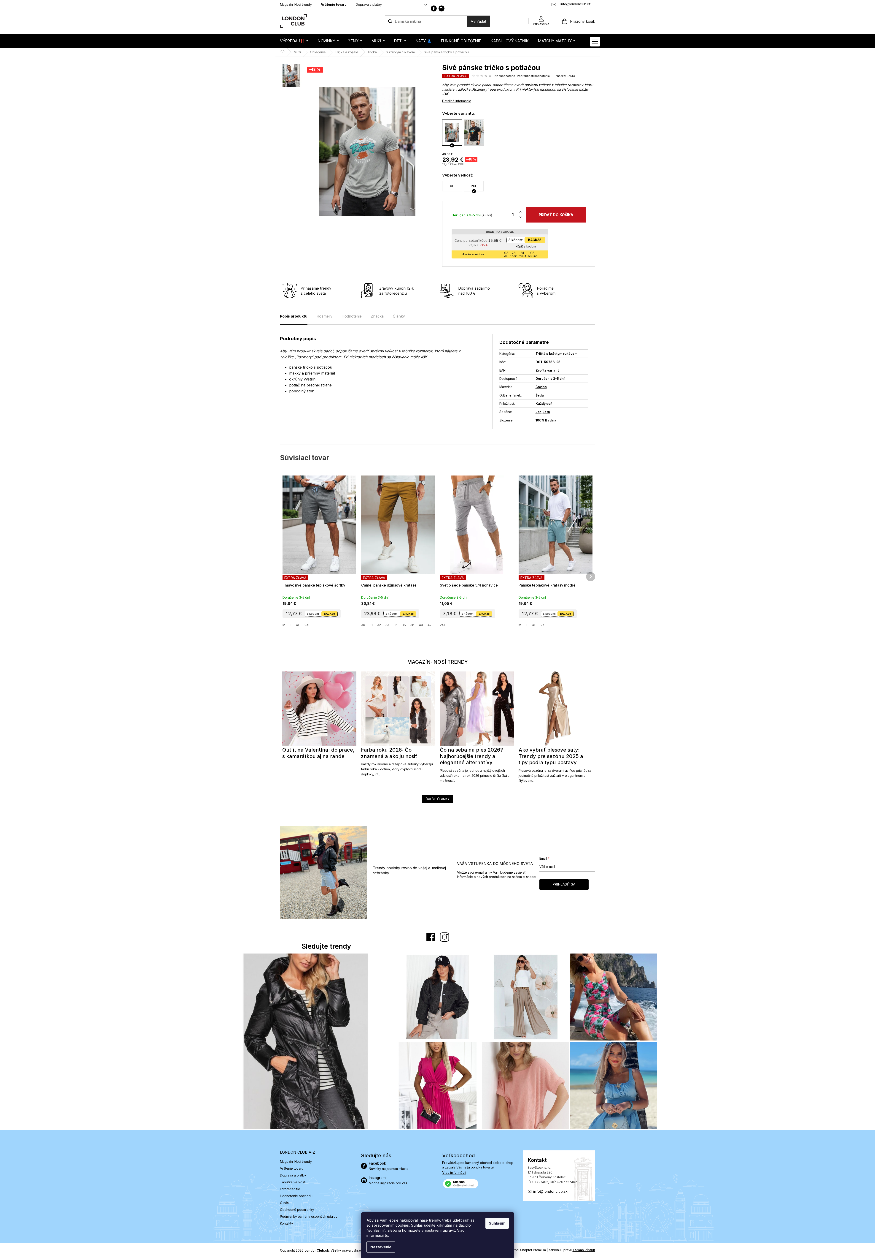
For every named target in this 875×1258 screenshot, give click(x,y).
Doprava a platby (369, 4)
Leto (546, 412)
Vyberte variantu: (458, 113)
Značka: (565, 76)
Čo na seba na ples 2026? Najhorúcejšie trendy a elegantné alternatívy (471, 756)
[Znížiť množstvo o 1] (520, 217)
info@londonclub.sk (550, 1191)
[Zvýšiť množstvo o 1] (520, 212)
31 (371, 625)
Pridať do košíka (556, 214)
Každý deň (544, 403)
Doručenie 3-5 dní (550, 378)
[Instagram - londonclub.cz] (441, 8)
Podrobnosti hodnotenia (533, 76)
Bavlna (541, 387)
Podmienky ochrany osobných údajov (308, 1216)
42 (429, 625)
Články (399, 316)
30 (363, 625)
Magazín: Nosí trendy (296, 4)
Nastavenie (380, 1247)
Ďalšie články (438, 799)
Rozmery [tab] (324, 316)
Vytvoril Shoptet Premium (527, 1250)
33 (387, 625)
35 (395, 625)
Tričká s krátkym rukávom (557, 354)
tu (386, 1235)
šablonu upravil (572, 1250)
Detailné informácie (456, 101)
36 (404, 625)
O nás (284, 1203)
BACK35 (534, 240)
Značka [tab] (377, 316)
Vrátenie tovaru (334, 4)
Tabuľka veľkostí (293, 1182)
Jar (538, 412)
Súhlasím (497, 1223)
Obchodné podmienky (297, 1210)
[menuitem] (294, 41)
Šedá (540, 395)
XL (298, 625)
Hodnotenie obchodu (296, 1196)
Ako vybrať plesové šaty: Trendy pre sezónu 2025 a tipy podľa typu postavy (551, 756)
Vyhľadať (478, 21)
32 (379, 625)
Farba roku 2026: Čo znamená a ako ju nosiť (389, 753)
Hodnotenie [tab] (352, 316)
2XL (307, 625)
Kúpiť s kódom (526, 246)
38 (412, 625)
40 (421, 625)
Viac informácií (454, 1172)
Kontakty (286, 1223)
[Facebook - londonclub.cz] (434, 8)
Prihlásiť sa (563, 884)
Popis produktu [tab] (293, 316)
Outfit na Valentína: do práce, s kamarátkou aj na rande (318, 753)
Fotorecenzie (290, 1189)
